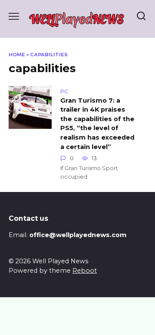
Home (17, 55)
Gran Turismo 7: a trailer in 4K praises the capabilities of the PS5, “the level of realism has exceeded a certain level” (97, 124)
